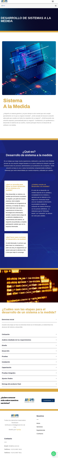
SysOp (18, 430)
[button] (53, 1)
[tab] (29, 319)
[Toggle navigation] (47, 5)
